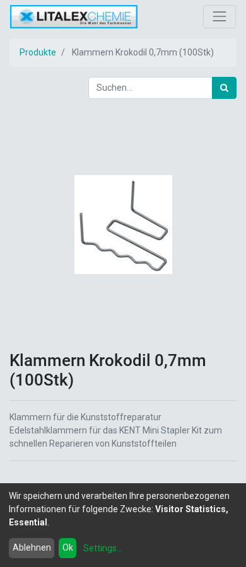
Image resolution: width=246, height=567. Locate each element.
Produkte (38, 52)
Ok (67, 547)
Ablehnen (32, 547)
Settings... (102, 548)
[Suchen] (224, 88)
